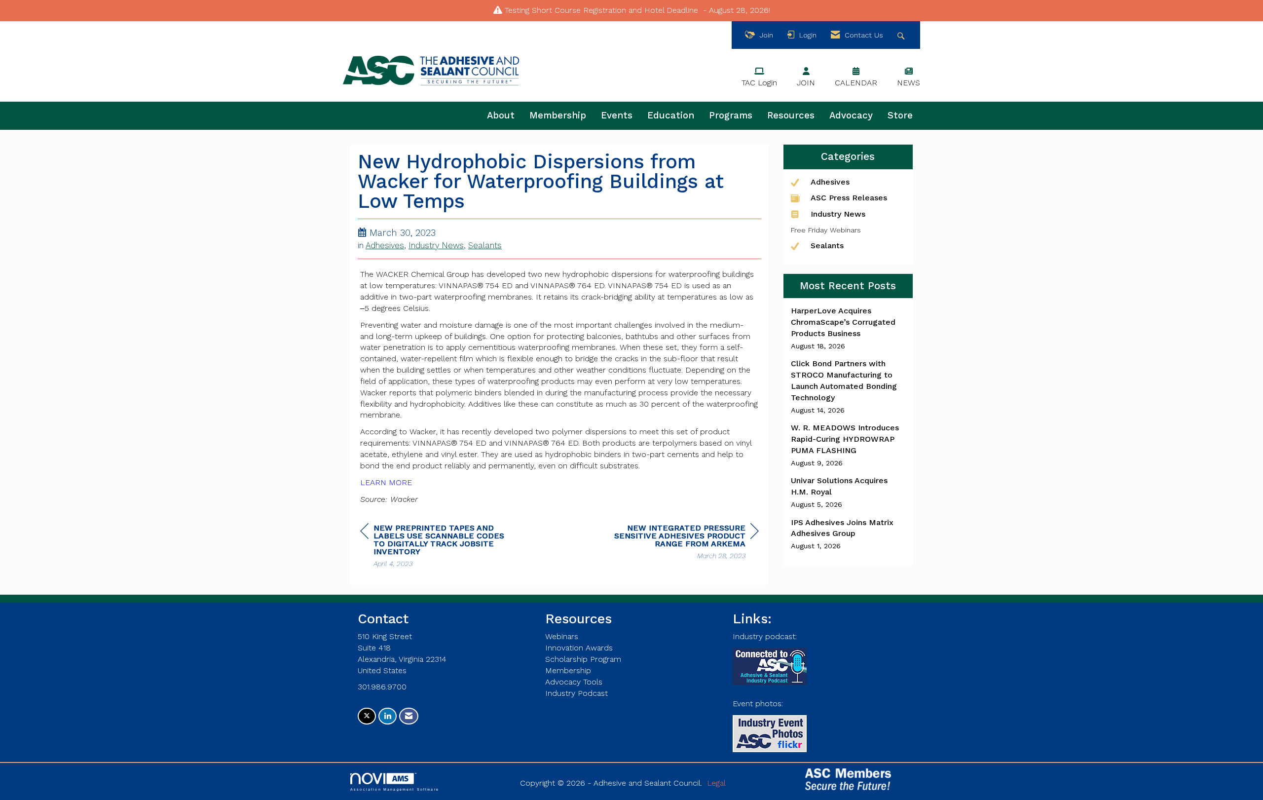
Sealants (485, 245)
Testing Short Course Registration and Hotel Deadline (601, 10)
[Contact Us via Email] (408, 716)
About (501, 115)
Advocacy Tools (573, 681)
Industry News (436, 245)
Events (616, 115)
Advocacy (851, 115)
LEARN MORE (386, 482)
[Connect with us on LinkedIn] (387, 716)
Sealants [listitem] (827, 245)
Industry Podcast (576, 693)
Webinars (561, 636)
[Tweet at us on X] (367, 716)
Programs (730, 115)
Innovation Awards (579, 647)
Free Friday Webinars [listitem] (826, 230)
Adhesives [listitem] (830, 182)
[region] (685, 543)
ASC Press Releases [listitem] (849, 197)
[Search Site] (902, 35)
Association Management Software (394, 789)
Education (670, 115)
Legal (716, 783)
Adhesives (385, 245)
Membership (557, 115)
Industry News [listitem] (838, 214)
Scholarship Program (583, 659)
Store (900, 115)
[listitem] (848, 328)
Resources (791, 115)
